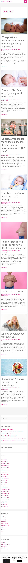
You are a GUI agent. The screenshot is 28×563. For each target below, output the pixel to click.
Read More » (4, 66)
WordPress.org (4, 548)
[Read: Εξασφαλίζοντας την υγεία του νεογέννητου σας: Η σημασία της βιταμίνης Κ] (14, 25)
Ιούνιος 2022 (4, 472)
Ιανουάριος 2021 (4, 491)
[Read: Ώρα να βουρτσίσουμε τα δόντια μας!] (14, 322)
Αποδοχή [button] (19, 560)
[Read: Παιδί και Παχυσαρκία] (14, 280)
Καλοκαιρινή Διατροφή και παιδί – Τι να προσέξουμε (13, 382)
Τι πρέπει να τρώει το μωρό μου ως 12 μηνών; (12, 196)
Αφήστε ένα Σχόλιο (5, 49)
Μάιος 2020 (4, 504)
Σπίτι (2, 527)
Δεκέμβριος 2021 (5, 474)
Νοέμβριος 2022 (5, 465)
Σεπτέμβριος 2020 (5, 497)
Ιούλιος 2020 (4, 502)
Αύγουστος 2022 (5, 469)
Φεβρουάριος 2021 (5, 489)
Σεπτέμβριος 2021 (5, 478)
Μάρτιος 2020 (4, 506)
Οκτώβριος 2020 (5, 495)
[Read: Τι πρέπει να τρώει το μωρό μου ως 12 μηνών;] (14, 181)
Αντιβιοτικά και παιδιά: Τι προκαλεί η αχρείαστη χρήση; (13, 438)
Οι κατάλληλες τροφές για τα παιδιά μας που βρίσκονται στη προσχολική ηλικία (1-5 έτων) (13, 145)
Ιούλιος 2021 (4, 480)
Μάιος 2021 (3, 485)
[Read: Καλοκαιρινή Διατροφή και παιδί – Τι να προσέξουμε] (14, 367)
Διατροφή (13, 49)
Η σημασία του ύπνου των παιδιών (9, 435)
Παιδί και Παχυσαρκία (12, 291)
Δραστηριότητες (4, 523)
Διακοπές (3, 519)
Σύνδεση (3, 542)
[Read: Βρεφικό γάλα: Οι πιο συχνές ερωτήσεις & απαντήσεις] (14, 78)
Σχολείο (3, 529)
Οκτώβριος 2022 (5, 467)
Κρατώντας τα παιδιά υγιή (7, 429)
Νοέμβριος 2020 (5, 493)
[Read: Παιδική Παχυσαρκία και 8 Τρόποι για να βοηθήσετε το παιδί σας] (14, 230)
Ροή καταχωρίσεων (5, 544)
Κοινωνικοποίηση (5, 525)
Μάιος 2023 (4, 459)
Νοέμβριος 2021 (4, 476)
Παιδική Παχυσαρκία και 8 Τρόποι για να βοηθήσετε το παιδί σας (13, 244)
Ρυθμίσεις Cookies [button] (11, 560)
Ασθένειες (3, 516)
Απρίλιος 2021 (4, 487)
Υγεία (2, 532)
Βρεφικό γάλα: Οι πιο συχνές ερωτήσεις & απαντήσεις (12, 93)
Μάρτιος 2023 (4, 461)
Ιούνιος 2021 (4, 482)
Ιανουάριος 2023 (5, 463)
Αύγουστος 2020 (5, 500)
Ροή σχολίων (4, 546)
